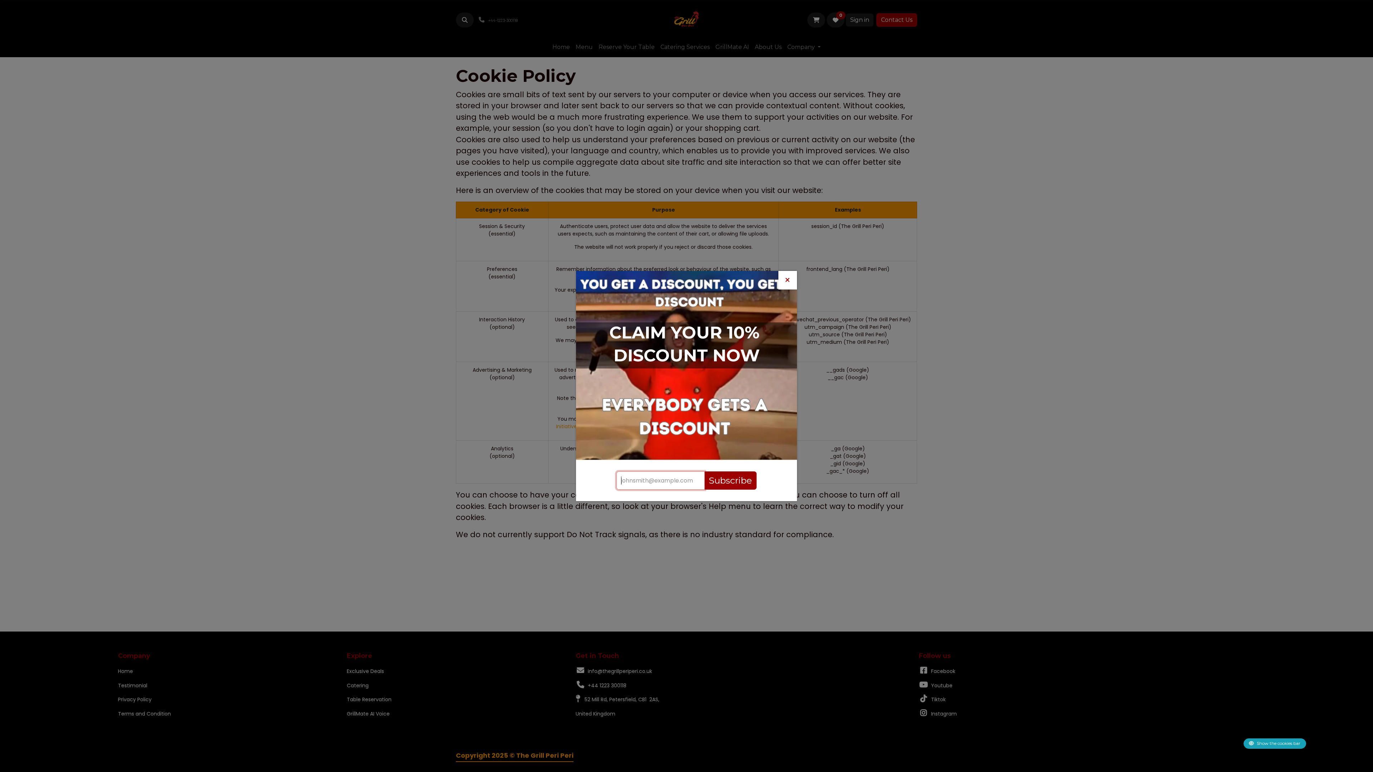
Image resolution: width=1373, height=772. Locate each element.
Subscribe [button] (730, 480)
